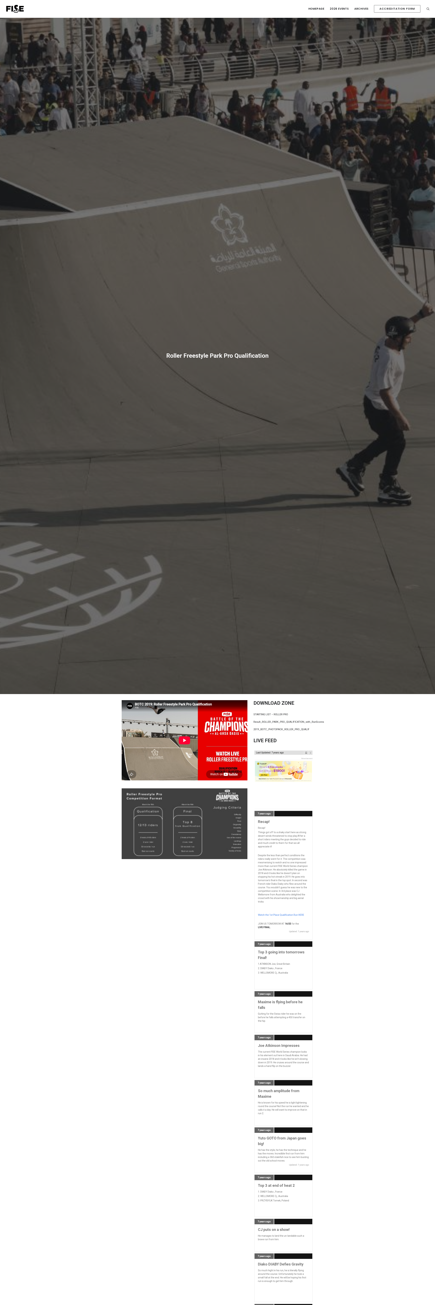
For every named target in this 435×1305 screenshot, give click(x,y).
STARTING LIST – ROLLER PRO (271, 933)
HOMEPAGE (316, 9)
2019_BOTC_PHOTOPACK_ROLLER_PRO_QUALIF (281, 948)
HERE (301, 1134)
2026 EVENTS (339, 9)
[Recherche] (428, 9)
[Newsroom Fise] (14, 9)
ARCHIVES (361, 9)
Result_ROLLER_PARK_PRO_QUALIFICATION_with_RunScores (289, 941)
